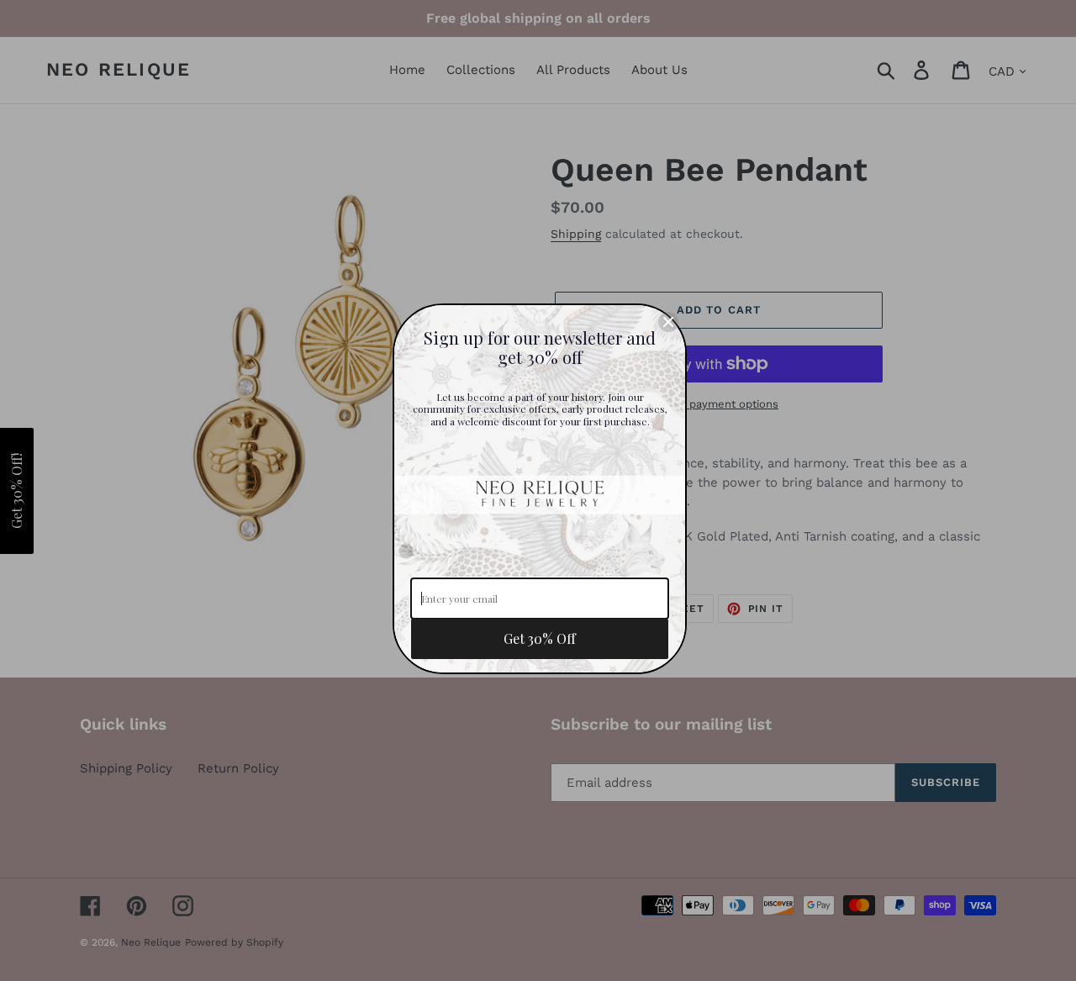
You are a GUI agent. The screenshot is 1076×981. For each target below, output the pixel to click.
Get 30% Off (540, 638)
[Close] (668, 322)
